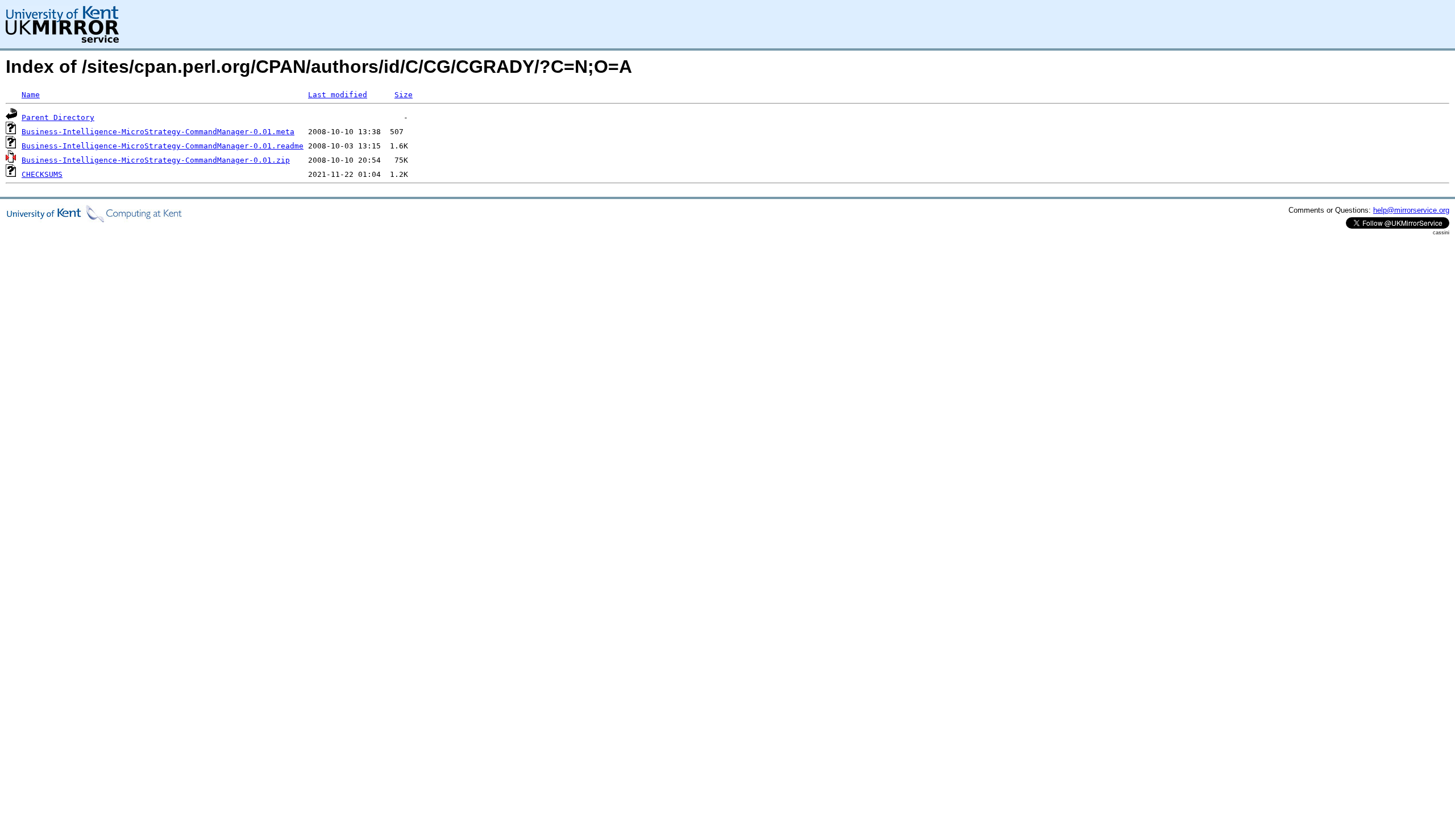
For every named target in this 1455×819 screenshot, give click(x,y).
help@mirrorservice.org (1411, 210)
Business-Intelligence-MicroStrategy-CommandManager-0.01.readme (163, 146)
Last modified (337, 94)
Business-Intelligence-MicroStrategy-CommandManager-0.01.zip (156, 160)
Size (403, 94)
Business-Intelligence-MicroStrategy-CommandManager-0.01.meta (158, 131)
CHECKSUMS (42, 174)
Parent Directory (58, 117)
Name (31, 94)
